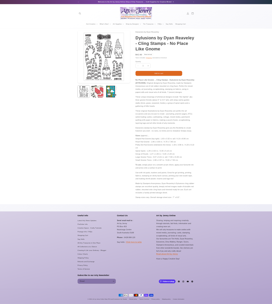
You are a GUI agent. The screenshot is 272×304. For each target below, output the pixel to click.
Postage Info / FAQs (85, 232)
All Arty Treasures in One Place (89, 243)
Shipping (149, 58)
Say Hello (81, 239)
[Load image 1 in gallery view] (84, 91)
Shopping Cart (83, 235)
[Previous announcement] (78, 2)
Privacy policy (156, 299)
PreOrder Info (83, 224)
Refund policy (133, 299)
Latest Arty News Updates (87, 220)
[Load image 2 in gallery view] (97, 91)
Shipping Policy (83, 258)
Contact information (178, 299)
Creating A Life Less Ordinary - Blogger (92, 250)
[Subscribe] (113, 281)
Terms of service (144, 299)
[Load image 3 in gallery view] (110, 91)
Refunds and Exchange (86, 261)
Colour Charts (83, 254)
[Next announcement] (193, 2)
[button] (80, 13)
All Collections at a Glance (87, 246)
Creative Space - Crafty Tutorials (90, 228)
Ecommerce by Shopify (120, 299)
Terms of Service (84, 269)
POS (109, 299)
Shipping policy (166, 299)
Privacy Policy (83, 265)
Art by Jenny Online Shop (100, 299)
